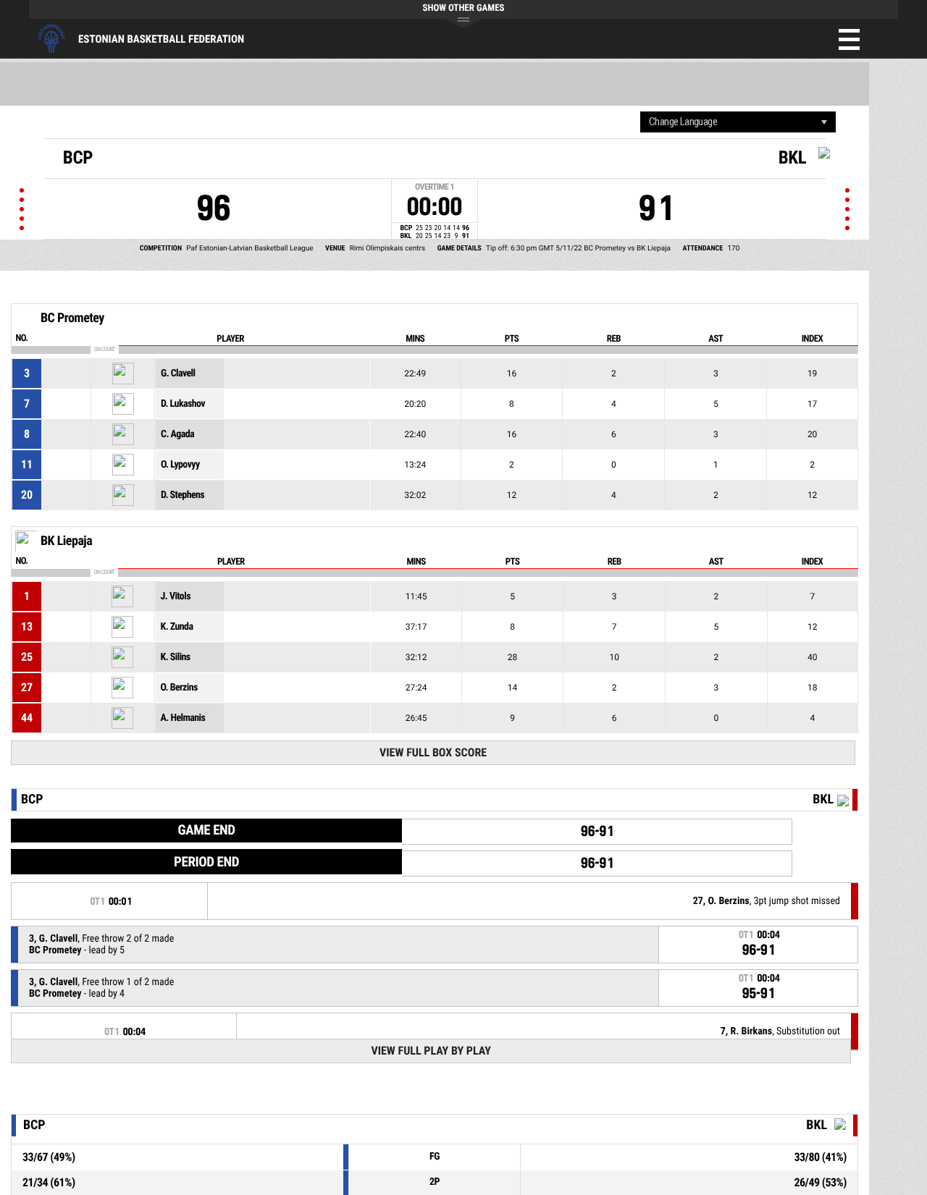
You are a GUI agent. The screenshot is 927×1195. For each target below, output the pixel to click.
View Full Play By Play (430, 1050)
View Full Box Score (433, 752)
